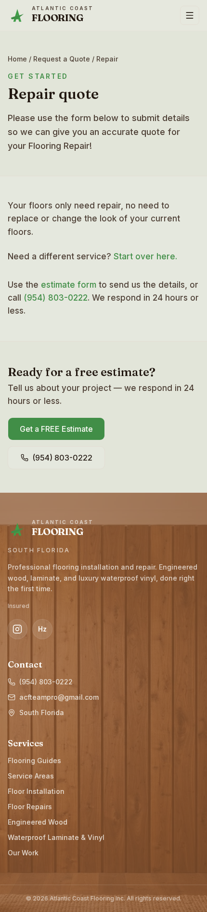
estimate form (68, 285)
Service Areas (31, 776)
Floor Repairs (30, 807)
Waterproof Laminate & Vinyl (56, 837)
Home (17, 59)
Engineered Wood (37, 822)
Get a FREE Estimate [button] (56, 429)
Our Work (23, 853)
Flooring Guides (34, 760)
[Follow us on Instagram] (17, 629)
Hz (42, 629)
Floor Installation (36, 791)
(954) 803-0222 (56, 298)
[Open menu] (189, 15)
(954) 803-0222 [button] (62, 457)
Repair (107, 59)
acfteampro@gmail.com (59, 697)
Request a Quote (61, 59)
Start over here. (145, 256)
